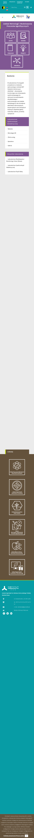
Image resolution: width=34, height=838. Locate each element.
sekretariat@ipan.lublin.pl (24, 607)
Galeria (10, 145)
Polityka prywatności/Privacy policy (14, 836)
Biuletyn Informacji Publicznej (21, 610)
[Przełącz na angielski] (7, 7)
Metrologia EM (12, 133)
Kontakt (27, 1)
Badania (10, 129)
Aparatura (11, 141)
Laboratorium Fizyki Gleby (15, 171)
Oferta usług (11, 137)
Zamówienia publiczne (20, 2)
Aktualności (12, 1)
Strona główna (5, 2)
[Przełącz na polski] (7, 10)
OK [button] (26, 835)
